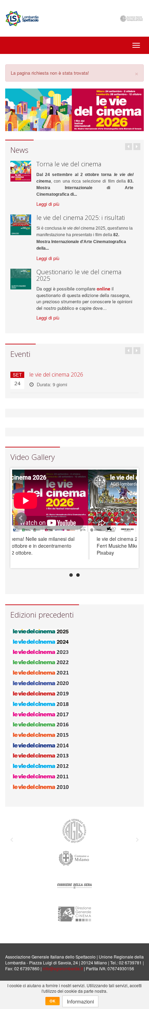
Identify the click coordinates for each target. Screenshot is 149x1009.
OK (52, 1000)
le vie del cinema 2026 (56, 374)
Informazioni (80, 1001)
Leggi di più (47, 204)
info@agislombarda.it (63, 968)
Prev (21, 518)
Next (127, 518)
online (103, 288)
